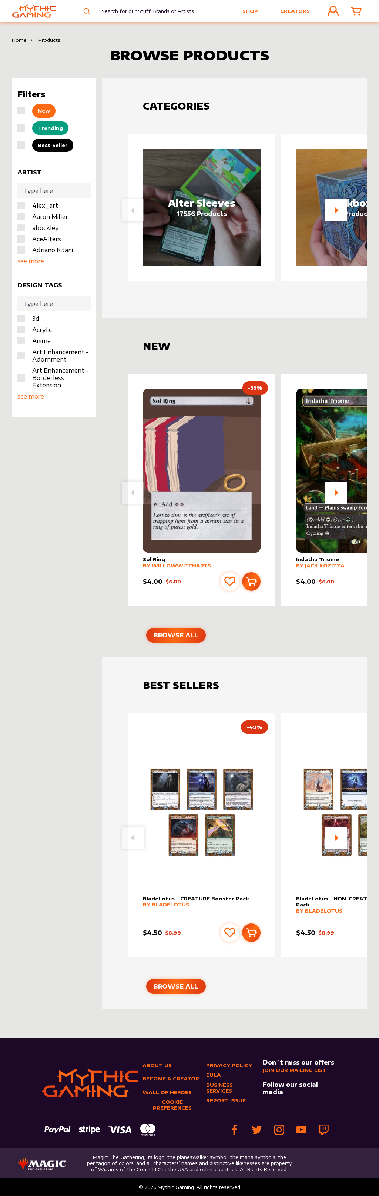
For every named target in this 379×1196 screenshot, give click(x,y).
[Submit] (87, 11)
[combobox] (143, 11)
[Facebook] (235, 1130)
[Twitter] (257, 1130)
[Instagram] (279, 1130)
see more (30, 261)
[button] (336, 210)
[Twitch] (323, 1130)
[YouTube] (301, 1130)
